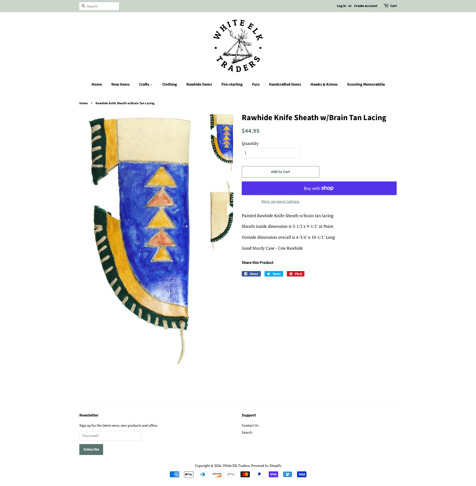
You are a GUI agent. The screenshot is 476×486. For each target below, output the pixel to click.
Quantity (250, 143)
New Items (120, 84)
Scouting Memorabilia (366, 84)
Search (247, 432)
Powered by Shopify (266, 465)
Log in (341, 5)
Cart (393, 5)
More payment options (280, 201)
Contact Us (250, 425)
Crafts (144, 84)
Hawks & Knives (324, 84)
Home (96, 84)
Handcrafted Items (285, 84)
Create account (365, 5)
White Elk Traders (236, 465)
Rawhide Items (199, 84)
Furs (256, 84)
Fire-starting (232, 84)
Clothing (169, 84)
